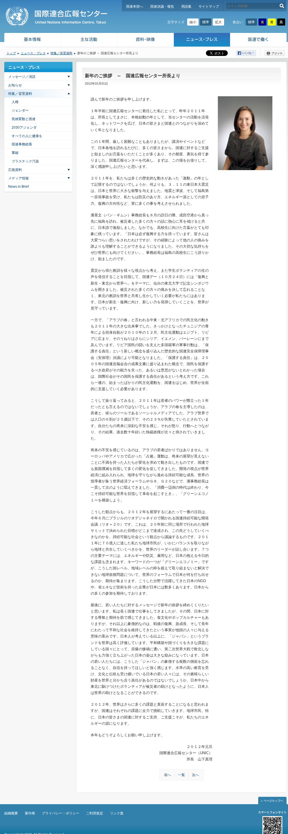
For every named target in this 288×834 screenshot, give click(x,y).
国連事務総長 (22, 144)
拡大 (218, 22)
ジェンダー (20, 110)
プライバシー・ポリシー (60, 813)
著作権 (30, 813)
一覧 (181, 775)
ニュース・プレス (202, 40)
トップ (11, 53)
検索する (282, 6)
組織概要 (11, 813)
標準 (205, 22)
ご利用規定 (94, 813)
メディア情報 (18, 178)
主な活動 (89, 40)
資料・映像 (145, 40)
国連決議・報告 (162, 7)
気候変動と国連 (24, 119)
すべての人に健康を (27, 136)
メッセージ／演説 (22, 77)
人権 (15, 102)
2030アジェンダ (24, 127)
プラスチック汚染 (25, 161)
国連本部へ (134, 7)
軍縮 (15, 153)
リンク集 (117, 813)
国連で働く (258, 40)
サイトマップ (209, 7)
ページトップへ (272, 800)
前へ (167, 775)
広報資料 (15, 170)
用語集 (186, 7)
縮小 (192, 22)
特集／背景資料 (61, 53)
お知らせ (15, 85)
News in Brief (18, 187)
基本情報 (32, 40)
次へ (195, 775)
